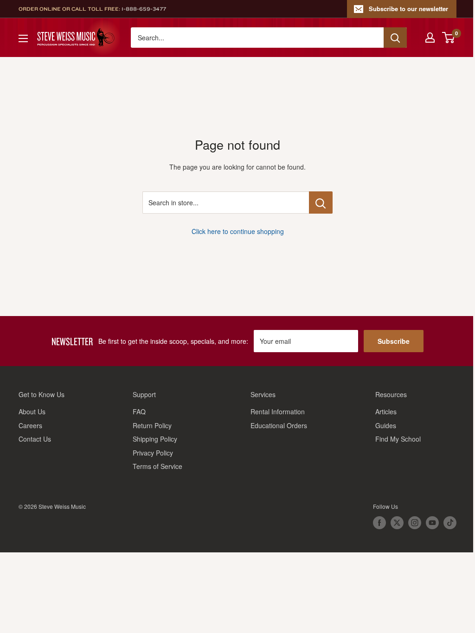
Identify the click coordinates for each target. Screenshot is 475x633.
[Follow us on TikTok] (449, 522)
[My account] (430, 37)
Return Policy (152, 425)
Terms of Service (157, 466)
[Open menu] (23, 38)
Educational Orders (278, 425)
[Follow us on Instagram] (414, 522)
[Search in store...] (321, 202)
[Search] (395, 37)
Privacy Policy (153, 452)
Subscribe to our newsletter (408, 8)
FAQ (139, 411)
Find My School (398, 438)
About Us (32, 411)
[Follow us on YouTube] (432, 522)
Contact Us (35, 438)
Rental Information (277, 411)
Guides (385, 425)
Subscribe (394, 341)
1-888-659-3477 (144, 9)
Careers (30, 425)
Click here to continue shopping (238, 231)
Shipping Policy (155, 438)
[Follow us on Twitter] (397, 522)
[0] (449, 37)
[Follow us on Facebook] (379, 522)
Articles (386, 411)
